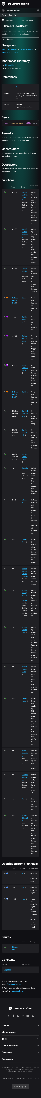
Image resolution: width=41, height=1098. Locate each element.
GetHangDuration (24, 319)
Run (23, 888)
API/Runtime (12, 49)
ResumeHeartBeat (25, 753)
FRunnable (9, 65)
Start (23, 799)
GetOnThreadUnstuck (25, 456)
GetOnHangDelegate (25, 413)
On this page (8, 39)
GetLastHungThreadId (25, 338)
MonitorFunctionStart (24, 669)
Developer (9, 20)
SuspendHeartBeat (25, 817)
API (3, 49)
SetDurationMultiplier (25, 777)
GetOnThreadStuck (25, 432)
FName (25, 576)
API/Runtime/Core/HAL (11, 52)
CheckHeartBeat (25, 271)
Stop (23, 899)
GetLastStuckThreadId (25, 367)
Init (23, 874)
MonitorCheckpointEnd (24, 571)
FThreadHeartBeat (15, 300)
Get (23, 298)
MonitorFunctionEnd (24, 629)
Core (17, 87)
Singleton (7, 970)
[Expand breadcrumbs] (15, 20)
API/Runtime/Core (26, 49)
